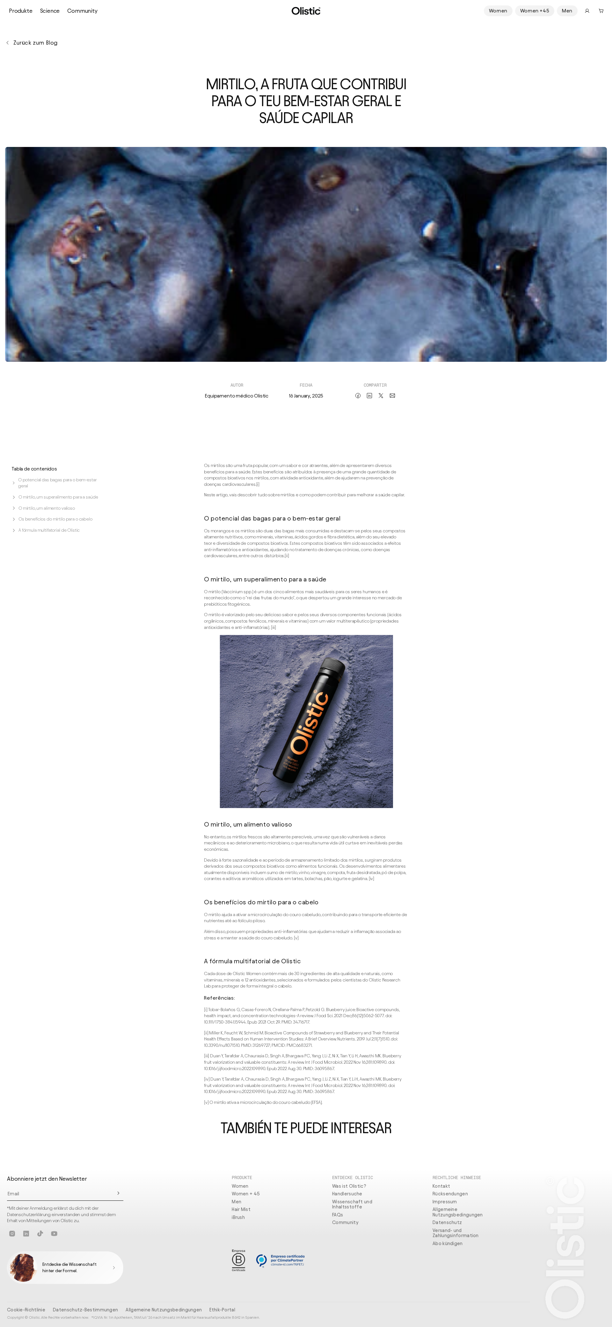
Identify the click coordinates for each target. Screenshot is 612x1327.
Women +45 (534, 10)
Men (567, 10)
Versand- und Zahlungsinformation (456, 1233)
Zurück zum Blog (35, 43)
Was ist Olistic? (349, 1186)
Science (50, 11)
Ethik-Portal (222, 1309)
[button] (601, 11)
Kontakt (441, 1186)
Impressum (445, 1201)
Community (82, 11)
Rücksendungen (450, 1193)
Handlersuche (347, 1193)
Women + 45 (246, 1193)
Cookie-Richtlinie (26, 1309)
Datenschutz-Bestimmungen (85, 1309)
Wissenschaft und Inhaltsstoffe (352, 1204)
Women (498, 10)
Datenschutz (447, 1222)
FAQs (337, 1214)
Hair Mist (241, 1209)
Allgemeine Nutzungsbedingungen (458, 1212)
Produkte (21, 11)
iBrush (238, 1217)
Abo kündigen (448, 1243)
